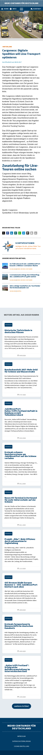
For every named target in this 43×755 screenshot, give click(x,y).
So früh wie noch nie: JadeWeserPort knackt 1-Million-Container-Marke (25, 265)
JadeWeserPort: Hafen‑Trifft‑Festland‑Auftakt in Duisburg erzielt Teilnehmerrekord (21, 419)
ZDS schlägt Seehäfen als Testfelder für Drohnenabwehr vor (25, 287)
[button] (3, 233)
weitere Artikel (21, 706)
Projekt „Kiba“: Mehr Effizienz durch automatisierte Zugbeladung (21, 550)
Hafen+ (19, 291)
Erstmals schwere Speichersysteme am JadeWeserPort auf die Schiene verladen (21, 464)
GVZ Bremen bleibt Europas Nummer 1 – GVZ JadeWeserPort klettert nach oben (21, 592)
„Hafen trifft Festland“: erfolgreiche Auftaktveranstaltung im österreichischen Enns (21, 677)
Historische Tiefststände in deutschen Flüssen (21, 339)
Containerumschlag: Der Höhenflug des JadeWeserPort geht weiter (24, 276)
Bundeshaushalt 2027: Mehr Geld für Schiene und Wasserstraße (21, 378)
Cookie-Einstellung (21, 746)
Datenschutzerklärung (21, 741)
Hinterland (7, 47)
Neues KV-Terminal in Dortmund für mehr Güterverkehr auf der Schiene (21, 507)
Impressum (21, 736)
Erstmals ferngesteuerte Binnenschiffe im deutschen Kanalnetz (21, 634)
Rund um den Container (24, 269)
